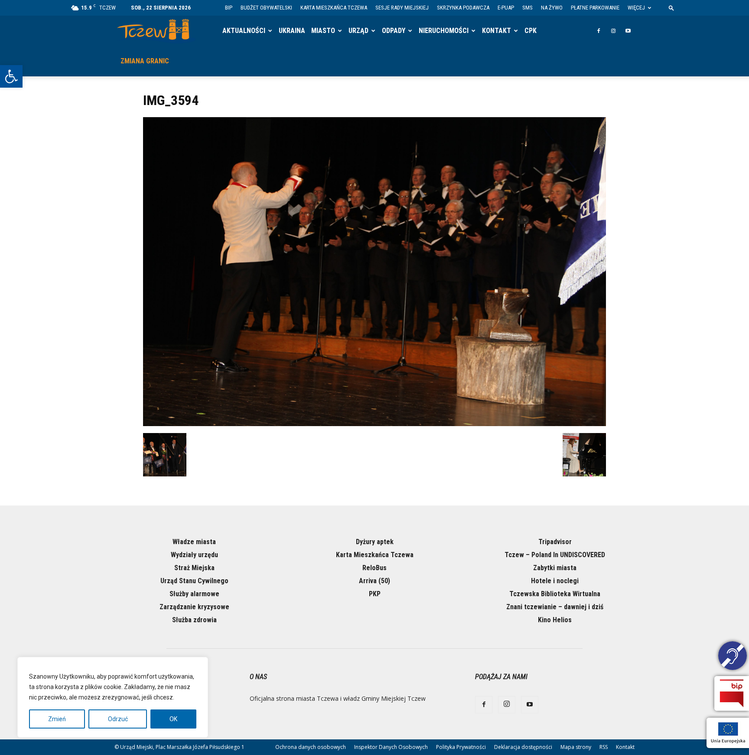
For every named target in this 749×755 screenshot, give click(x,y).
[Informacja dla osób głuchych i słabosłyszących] (732, 657)
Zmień (57, 719)
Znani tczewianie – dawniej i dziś (554, 607)
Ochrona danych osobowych (310, 747)
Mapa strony (575, 747)
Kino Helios (555, 620)
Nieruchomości (444, 30)
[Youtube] (628, 31)
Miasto (323, 30)
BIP (228, 7)
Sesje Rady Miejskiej (402, 7)
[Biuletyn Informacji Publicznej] (731, 693)
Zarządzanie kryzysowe (194, 607)
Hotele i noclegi (555, 581)
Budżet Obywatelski (266, 7)
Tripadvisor (555, 542)
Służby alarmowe (194, 594)
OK (173, 719)
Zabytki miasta (554, 568)
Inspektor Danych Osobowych (391, 747)
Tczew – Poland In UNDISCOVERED (555, 555)
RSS (603, 747)
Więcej (636, 7)
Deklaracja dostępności (523, 747)
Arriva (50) (374, 581)
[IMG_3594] (374, 423)
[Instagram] (613, 31)
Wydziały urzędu (194, 555)
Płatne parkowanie (595, 7)
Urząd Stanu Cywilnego (194, 581)
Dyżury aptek (375, 542)
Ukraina (292, 30)
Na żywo (552, 7)
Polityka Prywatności (461, 747)
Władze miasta (194, 542)
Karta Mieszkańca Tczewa (333, 7)
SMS (527, 7)
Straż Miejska (194, 568)
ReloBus (374, 568)
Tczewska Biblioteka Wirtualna (554, 594)
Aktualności (243, 30)
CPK (530, 30)
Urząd (358, 30)
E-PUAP (506, 7)
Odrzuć (118, 719)
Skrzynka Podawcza (463, 7)
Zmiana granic (144, 61)
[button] (11, 76)
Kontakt (496, 30)
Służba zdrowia (194, 620)
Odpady (393, 30)
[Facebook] (598, 31)
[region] (112, 697)
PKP (375, 594)
